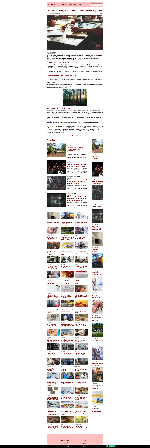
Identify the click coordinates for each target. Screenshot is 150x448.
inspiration (101, 13)
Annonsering (65, 4)
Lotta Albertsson (58, 13)
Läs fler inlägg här (75, 136)
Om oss (70, 4)
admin (75, 143)
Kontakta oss (80, 4)
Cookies (74, 4)
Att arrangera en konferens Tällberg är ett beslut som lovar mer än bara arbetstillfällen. (64, 121)
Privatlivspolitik (112, 446)
